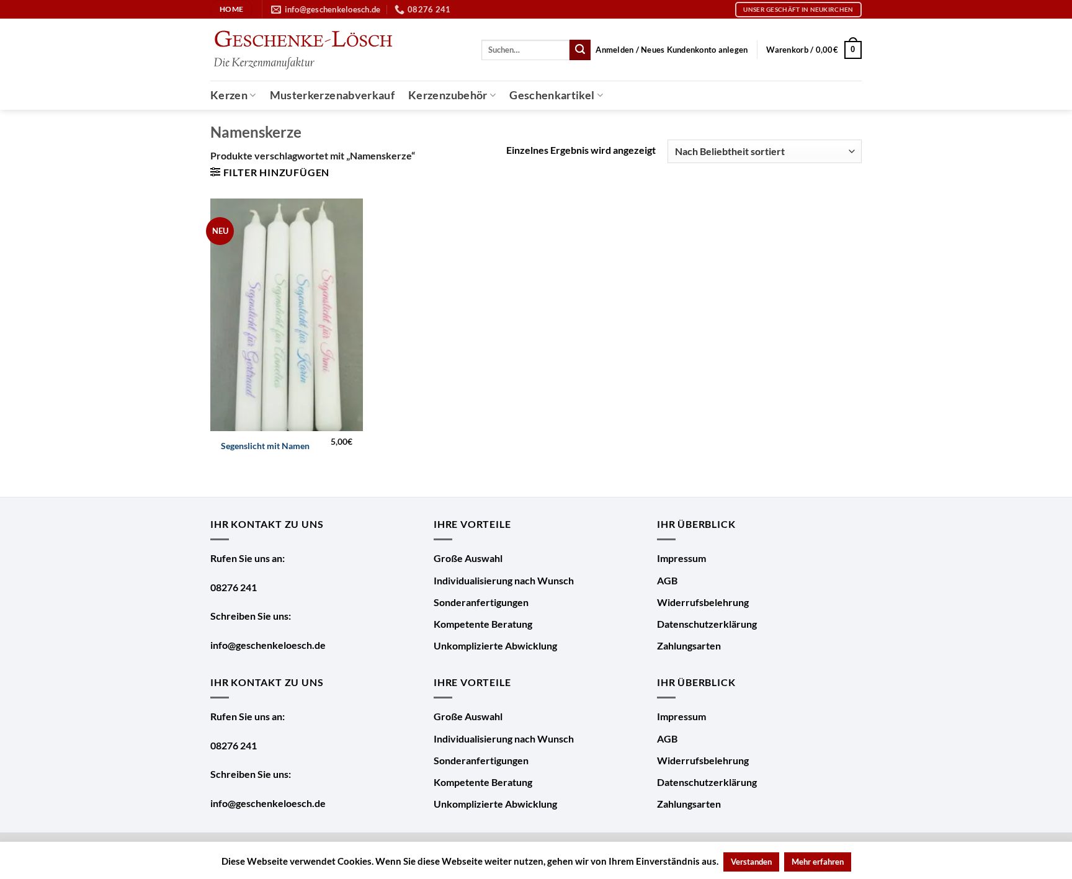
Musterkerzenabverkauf (332, 95)
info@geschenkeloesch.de (268, 645)
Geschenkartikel (551, 95)
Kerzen (229, 95)
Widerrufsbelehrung (703, 602)
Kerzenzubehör (448, 95)
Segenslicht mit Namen (265, 445)
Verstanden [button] (751, 862)
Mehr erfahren (818, 862)
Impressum (681, 558)
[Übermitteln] (580, 50)
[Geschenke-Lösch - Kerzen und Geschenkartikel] (302, 50)
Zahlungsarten (689, 645)
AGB (667, 580)
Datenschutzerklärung (707, 624)
